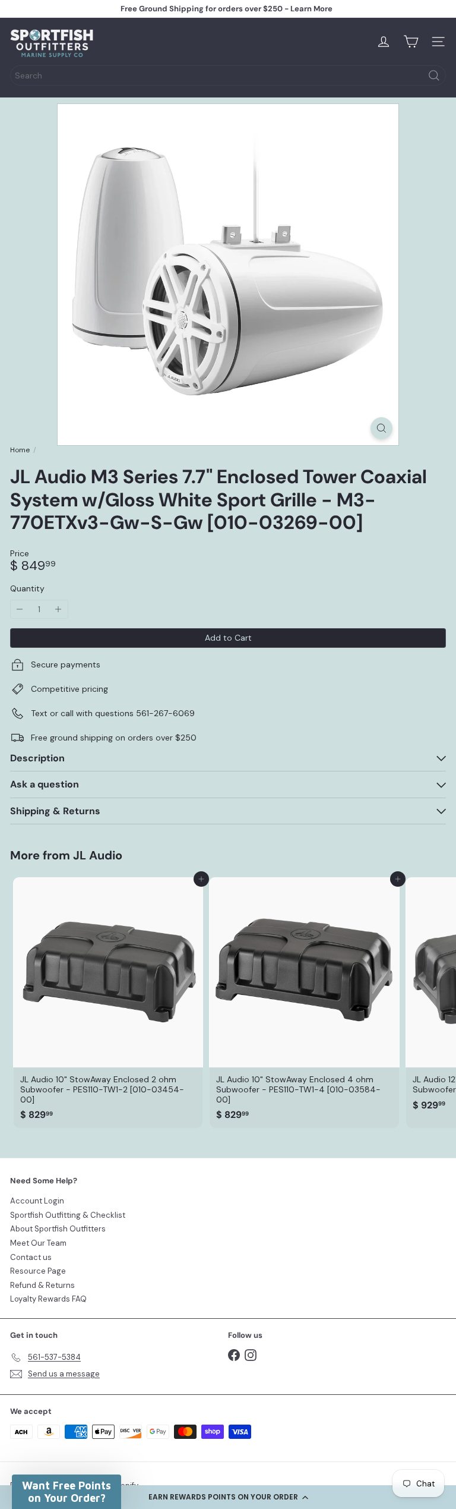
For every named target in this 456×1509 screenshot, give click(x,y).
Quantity (27, 589)
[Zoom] (381, 428)
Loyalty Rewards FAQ (48, 1299)
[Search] (434, 75)
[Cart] (411, 41)
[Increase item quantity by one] (58, 609)
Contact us (31, 1257)
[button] (228, 1497)
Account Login (37, 1201)
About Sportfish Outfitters (58, 1229)
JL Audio (97, 855)
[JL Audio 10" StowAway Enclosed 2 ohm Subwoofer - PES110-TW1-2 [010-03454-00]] (108, 1002)
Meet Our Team (38, 1243)
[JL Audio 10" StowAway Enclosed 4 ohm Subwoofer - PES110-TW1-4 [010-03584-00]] (304, 1002)
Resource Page (38, 1271)
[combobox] (228, 75)
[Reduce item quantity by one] (20, 609)
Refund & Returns (42, 1285)
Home (20, 450)
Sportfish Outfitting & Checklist (67, 1215)
